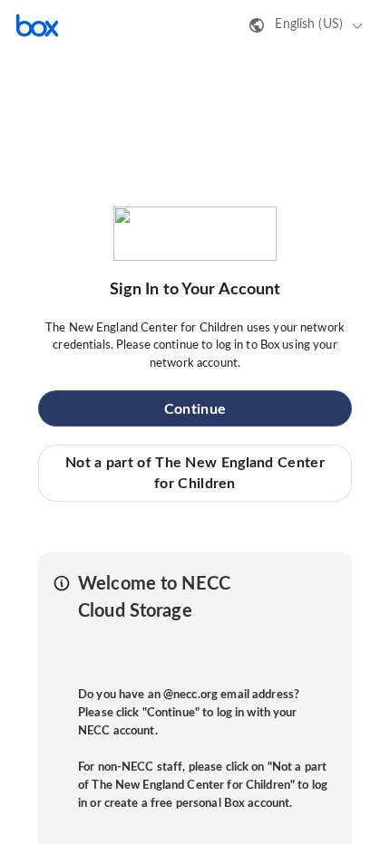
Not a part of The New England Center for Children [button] (195, 473)
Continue (195, 409)
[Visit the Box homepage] (37, 25)
